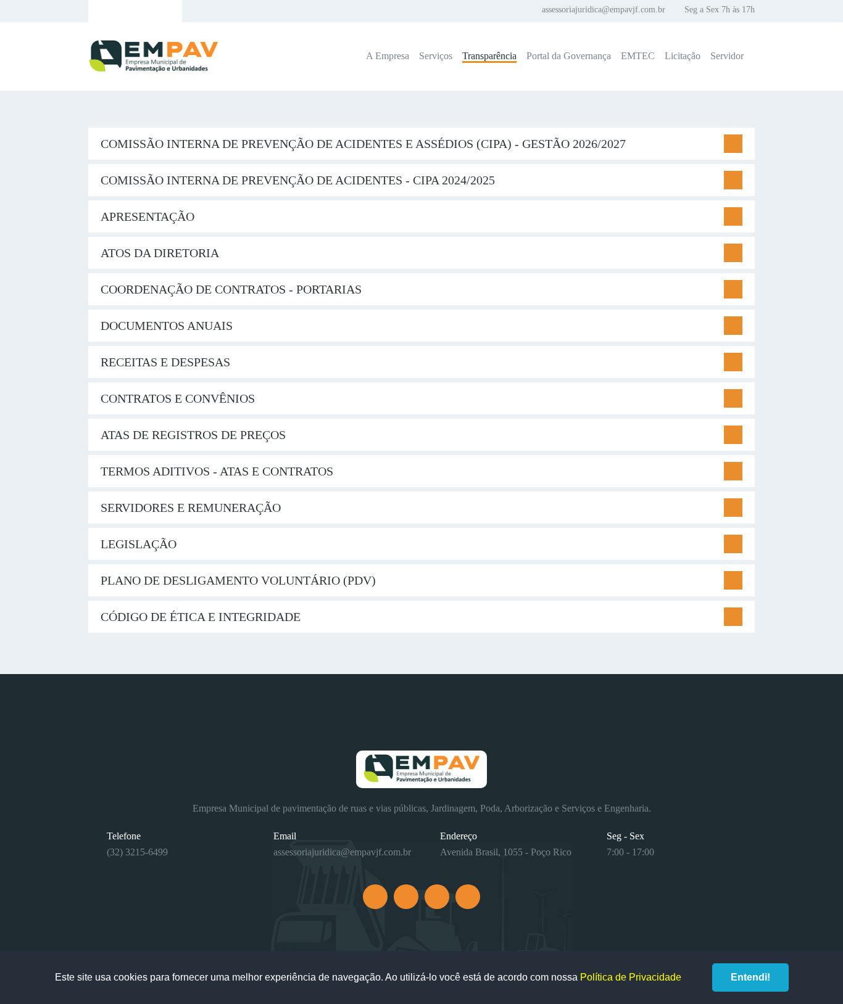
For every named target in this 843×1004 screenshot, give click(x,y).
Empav (153, 56)
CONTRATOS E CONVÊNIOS (178, 398)
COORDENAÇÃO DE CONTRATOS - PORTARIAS (231, 289)
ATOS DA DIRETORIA (160, 253)
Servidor (727, 56)
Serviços (435, 56)
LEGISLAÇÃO (138, 544)
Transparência (489, 56)
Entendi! (750, 977)
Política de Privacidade (630, 977)
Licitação (682, 56)
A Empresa (387, 56)
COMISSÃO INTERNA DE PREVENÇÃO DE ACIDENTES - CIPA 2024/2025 (298, 180)
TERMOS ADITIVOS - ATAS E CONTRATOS (217, 471)
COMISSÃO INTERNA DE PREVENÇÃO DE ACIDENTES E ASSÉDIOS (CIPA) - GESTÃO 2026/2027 (363, 143)
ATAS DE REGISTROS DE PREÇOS (193, 435)
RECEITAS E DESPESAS (165, 362)
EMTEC (638, 56)
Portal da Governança (568, 56)
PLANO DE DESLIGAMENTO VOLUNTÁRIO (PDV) (238, 580)
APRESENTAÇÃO (147, 216)
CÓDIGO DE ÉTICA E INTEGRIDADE (201, 616)
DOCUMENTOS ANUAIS (167, 325)
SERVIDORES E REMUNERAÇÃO (191, 507)
